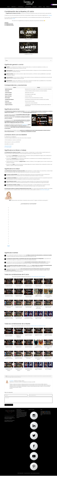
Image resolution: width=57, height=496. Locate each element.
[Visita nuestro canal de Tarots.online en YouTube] (33, 460)
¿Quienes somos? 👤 (43, 411)
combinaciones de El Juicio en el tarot (38, 276)
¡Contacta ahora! (10, 421)
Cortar (8, 246)
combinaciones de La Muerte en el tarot (37, 325)
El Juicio (13, 18)
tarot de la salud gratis (44, 189)
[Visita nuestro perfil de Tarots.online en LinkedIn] (33, 430)
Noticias (40, 6)
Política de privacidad (47, 412)
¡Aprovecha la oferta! (8, 146)
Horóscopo (34, 6)
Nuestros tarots (19, 409)
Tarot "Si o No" (22, 410)
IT (56, 4)
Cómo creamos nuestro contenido (45, 413)
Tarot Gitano (18, 410)
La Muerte (50, 15)
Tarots (8, 6)
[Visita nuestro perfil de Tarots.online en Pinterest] (33, 471)
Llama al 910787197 (28, 6)
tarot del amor (25, 124)
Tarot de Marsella (19, 416)
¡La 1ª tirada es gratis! (8, 147)
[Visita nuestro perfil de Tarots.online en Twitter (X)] (33, 440)
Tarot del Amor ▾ (19, 411)
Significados (13, 6)
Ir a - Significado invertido (9, 23)
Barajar (8, 245)
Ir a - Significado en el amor (9, 25)
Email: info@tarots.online (8, 420)
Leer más (11, 388)
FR (54, 4)
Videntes (47, 6)
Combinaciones (20, 6)
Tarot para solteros (19, 412)
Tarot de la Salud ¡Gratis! (22, 415)
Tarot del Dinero (19, 414)
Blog (44, 6)
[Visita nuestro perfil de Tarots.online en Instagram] (33, 420)
